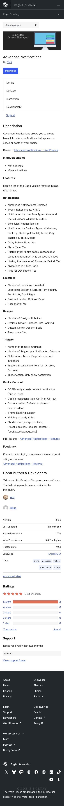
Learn (6, 706)
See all (57, 629)
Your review (9, 629)
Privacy (7, 696)
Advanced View (12, 576)
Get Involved (41, 706)
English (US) (54, 553)
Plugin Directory (11, 14)
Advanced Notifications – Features (40, 438)
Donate (39, 717)
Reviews (11, 91)
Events (37, 712)
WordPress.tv (12, 723)
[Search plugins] (36, 25)
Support (10, 115)
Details (10, 82)
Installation (12, 98)
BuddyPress (11, 750)
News (6, 685)
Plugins (37, 691)
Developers (9, 717)
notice (57, 561)
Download (10, 70)
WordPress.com (13, 733)
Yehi (9, 62)
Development (14, 106)
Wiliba (13, 507)
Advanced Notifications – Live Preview (36, 150)
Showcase (40, 679)
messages (46, 561)
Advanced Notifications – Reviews (23, 463)
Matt (7, 739)
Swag (38, 723)
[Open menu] (59, 4)
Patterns (38, 696)
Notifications (45, 567)
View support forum (14, 660)
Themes (38, 685)
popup (57, 567)
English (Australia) (20, 764)
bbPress (9, 744)
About (6, 679)
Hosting (7, 691)
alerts (36, 561)
